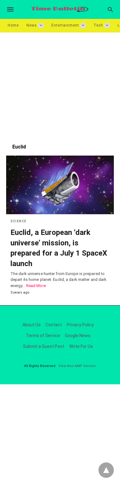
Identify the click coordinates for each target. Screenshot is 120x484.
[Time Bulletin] (59, 9)
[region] (60, 84)
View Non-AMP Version (77, 366)
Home (13, 25)
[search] (110, 9)
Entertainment (65, 25)
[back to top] (106, 470)
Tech (98, 25)
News (31, 25)
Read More (36, 285)
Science (18, 221)
